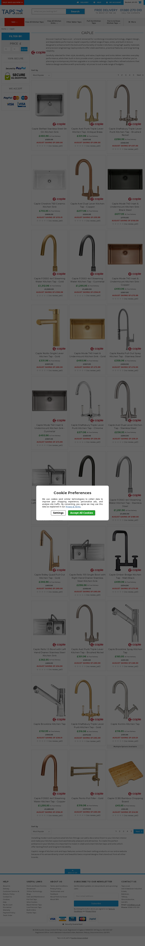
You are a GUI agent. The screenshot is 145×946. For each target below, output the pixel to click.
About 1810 (54, 899)
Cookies (6, 899)
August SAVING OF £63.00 (87, 738)
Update (24, 49)
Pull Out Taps (32, 899)
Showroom (31, 889)
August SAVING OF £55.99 (87, 217)
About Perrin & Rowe (58, 897)
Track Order (7, 915)
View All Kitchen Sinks (54, 22)
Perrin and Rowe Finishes (37, 886)
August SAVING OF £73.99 (125, 295)
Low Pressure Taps (34, 907)
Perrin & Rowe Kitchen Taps (113, 22)
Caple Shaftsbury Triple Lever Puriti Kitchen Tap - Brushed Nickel (125, 131)
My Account (115, 2)
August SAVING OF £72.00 (125, 367)
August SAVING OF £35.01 (125, 737)
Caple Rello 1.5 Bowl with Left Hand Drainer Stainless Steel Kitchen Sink (49, 652)
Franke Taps (31, 913)
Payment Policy (9, 913)
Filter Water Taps (74, 22)
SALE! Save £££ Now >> (13, 2)
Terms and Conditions (59, 886)
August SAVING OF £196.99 (49, 292)
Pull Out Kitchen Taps (94, 22)
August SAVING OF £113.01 (49, 217)
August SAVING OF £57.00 (125, 146)
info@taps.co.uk (133, 905)
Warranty (6, 910)
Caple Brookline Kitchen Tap (50, 724)
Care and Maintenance (35, 897)
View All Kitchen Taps (34, 22)
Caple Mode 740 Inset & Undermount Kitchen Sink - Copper (125, 281)
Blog (29, 894)
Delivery (84, 2)
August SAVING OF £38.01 (49, 737)
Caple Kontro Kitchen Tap (125, 724)
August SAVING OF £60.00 (87, 591)
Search (75, 11)
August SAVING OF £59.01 (125, 438)
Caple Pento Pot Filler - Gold (87, 798)
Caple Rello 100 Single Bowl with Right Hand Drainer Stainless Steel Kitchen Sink (87, 577)
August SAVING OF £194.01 (87, 292)
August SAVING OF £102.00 (125, 220)
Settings (58, 512)
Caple (12, 29)
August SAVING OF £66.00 (87, 142)
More (133, 22)
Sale (13, 22)
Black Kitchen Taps (34, 905)
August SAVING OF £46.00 (125, 663)
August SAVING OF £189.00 (125, 517)
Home (3, 29)
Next (139, 75)
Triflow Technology (34, 891)
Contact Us (7, 897)
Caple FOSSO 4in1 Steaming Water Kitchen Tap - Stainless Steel (125, 503)
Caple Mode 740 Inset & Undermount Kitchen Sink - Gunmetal (49, 428)
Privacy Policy (55, 889)
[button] (16, 43)
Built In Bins (31, 910)
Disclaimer (7, 907)
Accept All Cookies (81, 512)
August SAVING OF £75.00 (125, 588)
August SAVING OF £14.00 (125, 812)
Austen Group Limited (79, 938)
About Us (6, 886)
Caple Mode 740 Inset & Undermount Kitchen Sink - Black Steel (125, 206)
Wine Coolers (32, 902)
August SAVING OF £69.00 (50, 142)
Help (99, 2)
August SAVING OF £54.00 (87, 438)
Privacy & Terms (73, 506)
